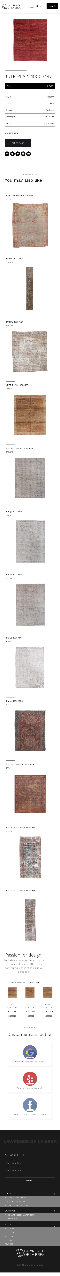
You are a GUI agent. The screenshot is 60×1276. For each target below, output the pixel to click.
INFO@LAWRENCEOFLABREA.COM (19, 1215)
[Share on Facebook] (7, 153)
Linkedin (9, 1240)
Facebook (9, 1233)
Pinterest (9, 1236)
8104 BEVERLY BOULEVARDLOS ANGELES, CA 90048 (16, 1200)
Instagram (10, 1229)
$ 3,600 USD (12, 1008)
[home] (11, 6)
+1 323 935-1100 (11, 1219)
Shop (31, 7)
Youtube (9, 1244)
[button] (37, 6)
